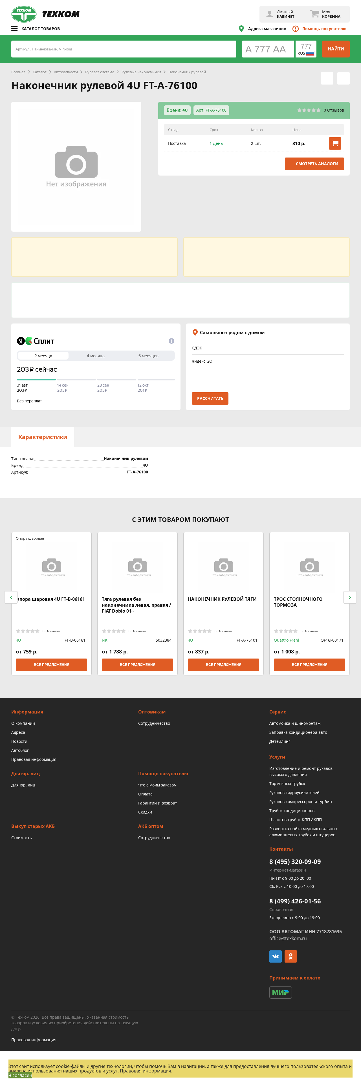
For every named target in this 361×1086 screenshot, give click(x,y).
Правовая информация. (146, 1071)
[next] (350, 597)
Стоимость (21, 837)
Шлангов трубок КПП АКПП (295, 819)
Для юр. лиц (23, 785)
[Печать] (327, 78)
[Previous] (11, 597)
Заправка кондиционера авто (298, 732)
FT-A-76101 (247, 640)
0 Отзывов (334, 110)
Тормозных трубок (287, 783)
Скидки (145, 812)
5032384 (163, 640)
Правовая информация (33, 759)
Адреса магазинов (267, 28)
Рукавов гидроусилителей (294, 792)
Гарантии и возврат (157, 803)
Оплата (145, 794)
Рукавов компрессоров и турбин (300, 801)
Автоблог (20, 750)
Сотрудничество (154, 723)
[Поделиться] (343, 78)
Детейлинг (279, 741)
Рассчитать (210, 398)
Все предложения (51, 665)
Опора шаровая (30, 538)
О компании (23, 723)
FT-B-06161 (75, 640)
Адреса (18, 732)
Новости (19, 741)
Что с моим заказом (157, 785)
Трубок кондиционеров (291, 810)
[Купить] (335, 143)
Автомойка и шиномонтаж (294, 723)
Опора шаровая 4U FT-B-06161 (50, 599)
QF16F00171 (332, 640)
